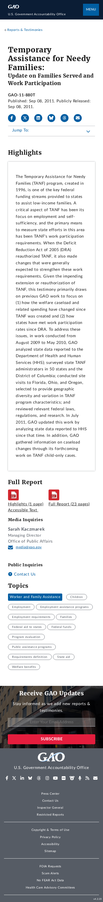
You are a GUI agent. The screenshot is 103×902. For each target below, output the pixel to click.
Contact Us (24, 574)
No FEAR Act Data (50, 880)
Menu (91, 9)
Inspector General (50, 807)
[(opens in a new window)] (7, 778)
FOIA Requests (50, 866)
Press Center (50, 793)
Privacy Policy (50, 837)
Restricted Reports (50, 814)
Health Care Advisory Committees (50, 887)
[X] (27, 118)
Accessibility (50, 844)
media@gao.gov (29, 547)
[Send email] (80, 118)
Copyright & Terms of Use (51, 829)
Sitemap (50, 851)
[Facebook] (14, 118)
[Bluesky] (54, 118)
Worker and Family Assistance (35, 597)
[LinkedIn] (40, 118)
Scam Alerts (50, 873)
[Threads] (66, 118)
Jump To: (20, 130)
